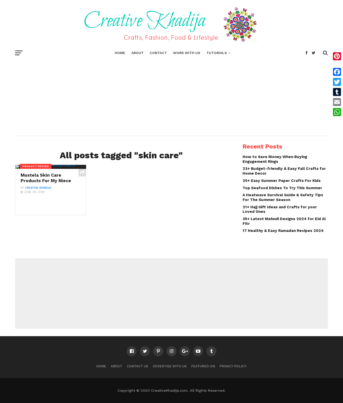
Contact (158, 53)
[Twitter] (337, 82)
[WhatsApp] (337, 112)
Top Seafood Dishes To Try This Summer (282, 188)
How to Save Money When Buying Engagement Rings (275, 159)
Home (120, 53)
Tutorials (216, 53)
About (137, 53)
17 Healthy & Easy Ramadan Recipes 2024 (283, 230)
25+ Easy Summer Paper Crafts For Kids (282, 180)
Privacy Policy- (233, 366)
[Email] (337, 102)
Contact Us (137, 366)
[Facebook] (337, 72)
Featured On (203, 366)
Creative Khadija (38, 187)
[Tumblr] (337, 92)
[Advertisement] (171, 95)
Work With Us (186, 53)
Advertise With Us (170, 366)
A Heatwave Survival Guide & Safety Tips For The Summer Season (283, 197)
